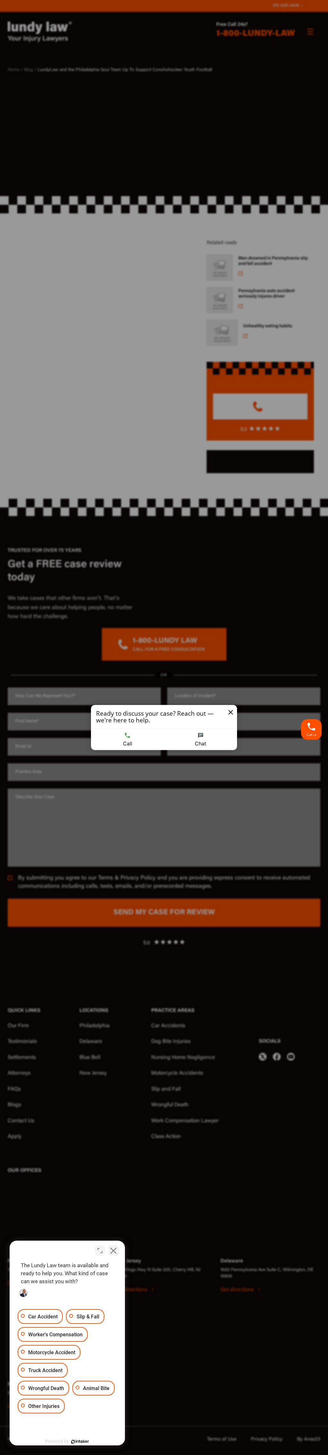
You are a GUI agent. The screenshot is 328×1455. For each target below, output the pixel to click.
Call (127, 743)
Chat (200, 743)
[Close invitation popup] (230, 712)
